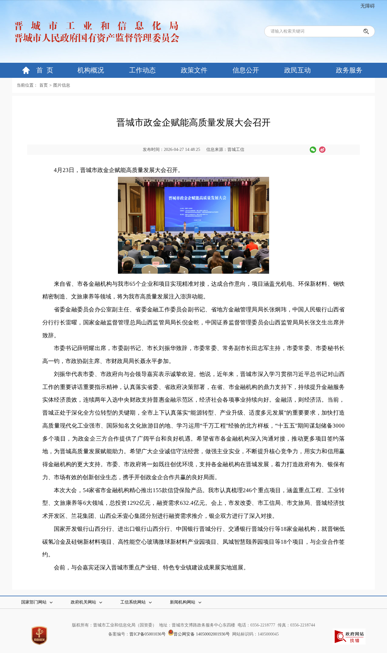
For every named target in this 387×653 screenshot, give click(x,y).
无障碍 (367, 5)
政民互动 (297, 70)
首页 (43, 85)
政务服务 (349, 70)
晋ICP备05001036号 (148, 634)
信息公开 (246, 70)
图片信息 (61, 85)
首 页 (44, 70)
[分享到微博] (322, 150)
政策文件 (194, 70)
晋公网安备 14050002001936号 (203, 634)
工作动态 (142, 70)
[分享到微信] (313, 150)
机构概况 (90, 70)
